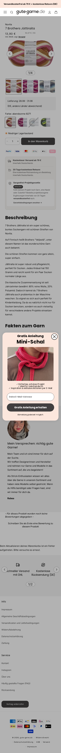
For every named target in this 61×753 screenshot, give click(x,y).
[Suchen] (11, 12)
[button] (57, 12)
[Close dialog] (54, 336)
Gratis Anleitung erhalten (30, 407)
